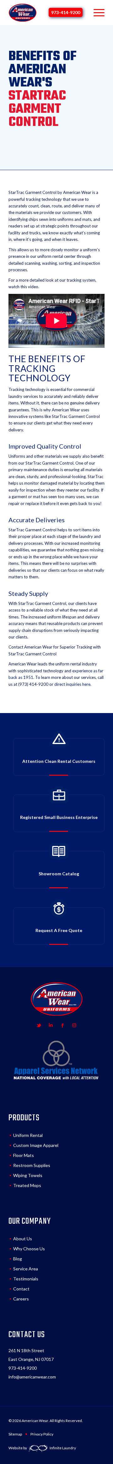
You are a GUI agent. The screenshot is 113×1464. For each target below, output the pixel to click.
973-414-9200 (65, 12)
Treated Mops (27, 1185)
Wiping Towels (27, 1175)
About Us (22, 1238)
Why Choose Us (29, 1248)
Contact (21, 1288)
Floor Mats (23, 1155)
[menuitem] (96, 12)
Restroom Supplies (31, 1165)
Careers (21, 1298)
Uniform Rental (28, 1135)
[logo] (22, 12)
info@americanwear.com (32, 1376)
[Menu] (96, 12)
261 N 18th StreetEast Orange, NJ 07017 (31, 1355)
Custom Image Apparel (35, 1145)
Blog (17, 1258)
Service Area (25, 1268)
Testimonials (25, 1278)
